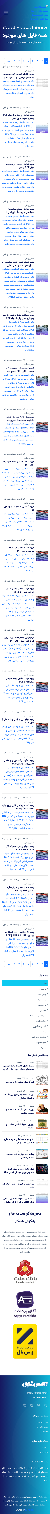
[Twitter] (38, 1405)
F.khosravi (29, 1510)
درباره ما (45, 1447)
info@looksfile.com (36, 1393)
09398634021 (39, 1397)
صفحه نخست (42, 1422)
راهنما (45, 1431)
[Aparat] (25, 1405)
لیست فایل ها (42, 1427)
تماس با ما (44, 1452)
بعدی (8, 61)
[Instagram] (32, 1405)
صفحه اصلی (38, 42)
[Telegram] (45, 1405)
